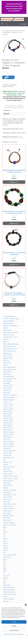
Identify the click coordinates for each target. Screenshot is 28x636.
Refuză (14, 626)
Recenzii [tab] (6, 114)
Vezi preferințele (14, 630)
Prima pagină (6, 30)
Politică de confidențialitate (17, 634)
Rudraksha (14, 30)
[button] (25, 605)
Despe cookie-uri (7, 634)
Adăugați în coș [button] (14, 182)
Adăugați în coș (8, 77)
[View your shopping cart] (2, 24)
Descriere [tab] (7, 110)
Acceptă (14, 621)
